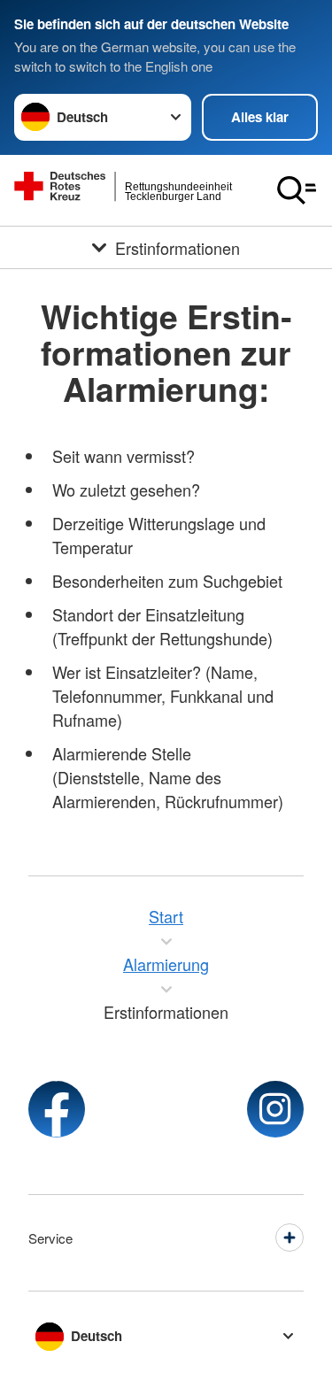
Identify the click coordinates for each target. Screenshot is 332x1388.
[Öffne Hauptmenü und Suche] (296, 190)
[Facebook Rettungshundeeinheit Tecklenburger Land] (56, 1109)
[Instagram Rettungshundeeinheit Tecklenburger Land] (275, 1109)
